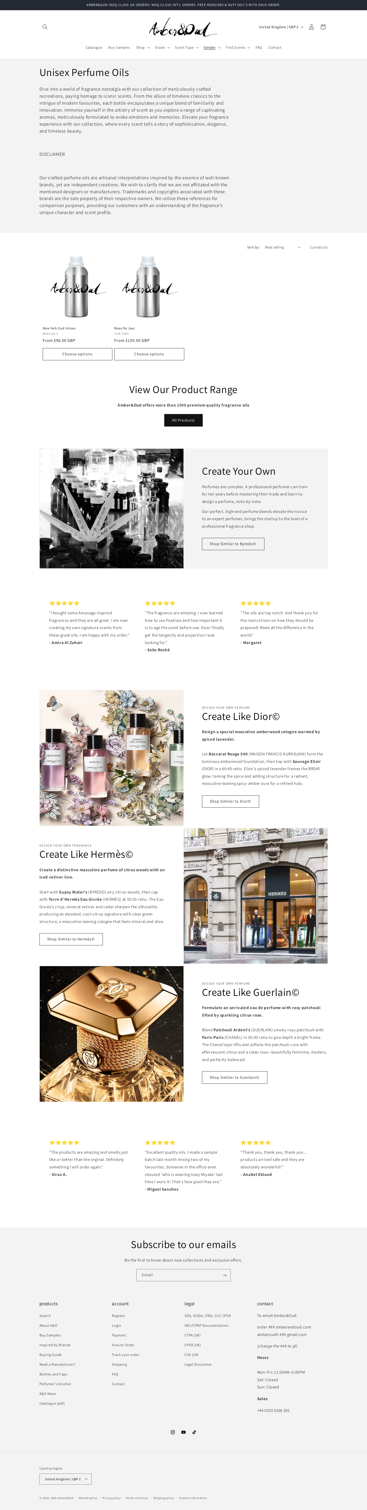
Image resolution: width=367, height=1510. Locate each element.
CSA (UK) (191, 1354)
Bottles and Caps (53, 1373)
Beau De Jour (124, 328)
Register (118, 1315)
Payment (119, 1334)
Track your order (125, 1354)
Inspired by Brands (55, 1344)
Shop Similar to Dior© (230, 801)
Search (45, 1315)
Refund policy (88, 1498)
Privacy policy (111, 1498)
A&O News (47, 1393)
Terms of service (137, 1498)
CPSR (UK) (192, 1344)
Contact (118, 1383)
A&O (54, 1498)
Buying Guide (50, 1354)
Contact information (193, 1498)
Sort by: (253, 247)
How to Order (123, 1344)
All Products (183, 420)
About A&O (48, 1325)
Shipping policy (163, 1498)
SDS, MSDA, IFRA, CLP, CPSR (207, 1315)
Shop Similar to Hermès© (71, 939)
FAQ (115, 1373)
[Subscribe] (224, 1275)
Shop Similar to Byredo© (233, 543)
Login (116, 1325)
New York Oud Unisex (59, 328)
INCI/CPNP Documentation (206, 1325)
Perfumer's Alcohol (55, 1383)
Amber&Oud (65, 1498)
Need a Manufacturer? (57, 1364)
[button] (45, 27)
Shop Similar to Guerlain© (234, 1077)
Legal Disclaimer (198, 1364)
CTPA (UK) (192, 1334)
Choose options (77, 354)
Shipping (119, 1364)
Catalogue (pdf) (52, 1403)
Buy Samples (50, 1334)
